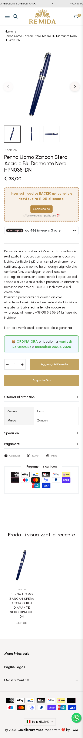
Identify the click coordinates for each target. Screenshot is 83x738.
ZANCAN (10, 150)
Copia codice (41, 209)
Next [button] (75, 86)
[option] (41, 85)
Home (9, 31)
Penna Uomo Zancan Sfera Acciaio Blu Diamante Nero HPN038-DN (21, 605)
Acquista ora (42, 380)
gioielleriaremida (30, 730)
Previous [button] (8, 86)
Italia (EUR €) (40, 722)
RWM (74, 730)
